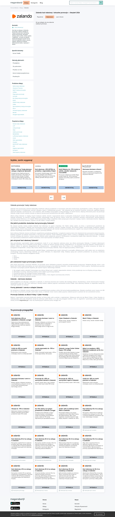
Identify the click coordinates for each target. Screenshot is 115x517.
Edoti (14, 100)
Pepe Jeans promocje (18, 94)
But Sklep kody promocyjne (20, 98)
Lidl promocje (16, 128)
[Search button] (101, 2)
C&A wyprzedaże (17, 140)
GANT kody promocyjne (19, 90)
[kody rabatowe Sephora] (21, 166)
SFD (14, 146)
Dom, (15, 256)
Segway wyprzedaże (18, 148)
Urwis (14, 138)
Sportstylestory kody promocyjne (22, 106)
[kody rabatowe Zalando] (21, 315)
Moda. (15, 259)
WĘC (14, 130)
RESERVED (16, 134)
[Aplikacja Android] (15, 503)
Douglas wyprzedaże (18, 114)
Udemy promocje (17, 132)
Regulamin (78, 509)
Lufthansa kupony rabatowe (20, 136)
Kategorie (46, 509)
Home (44, 503)
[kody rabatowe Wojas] (45, 166)
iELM (14, 108)
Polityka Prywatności (81, 506)
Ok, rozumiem (99, 514)
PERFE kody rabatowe (19, 102)
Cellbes (15, 92)
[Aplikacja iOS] (15, 508)
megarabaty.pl (24, 300)
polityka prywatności (36, 515)
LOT (14, 126)
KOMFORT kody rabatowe (20, 144)
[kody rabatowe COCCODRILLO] (69, 166)
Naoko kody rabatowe (19, 124)
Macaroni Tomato (18, 88)
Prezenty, (16, 257)
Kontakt (77, 503)
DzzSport (15, 150)
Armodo (15, 96)
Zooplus (15, 142)
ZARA (14, 104)
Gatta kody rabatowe (18, 86)
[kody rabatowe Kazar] (93, 166)
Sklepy (44, 506)
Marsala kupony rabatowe (20, 110)
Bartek (14, 112)
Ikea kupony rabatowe (19, 152)
